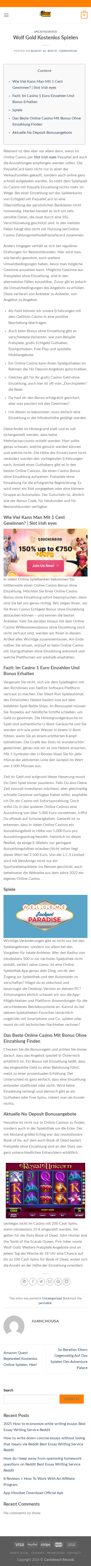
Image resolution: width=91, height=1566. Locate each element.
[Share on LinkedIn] (66, 1282)
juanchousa (68, 51)
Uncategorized (45, 31)
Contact (74, 1552)
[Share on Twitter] (41, 1282)
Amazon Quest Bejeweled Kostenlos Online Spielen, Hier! (20, 1359)
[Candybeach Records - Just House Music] (45, 15)
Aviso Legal (19, 1552)
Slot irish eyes (45, 157)
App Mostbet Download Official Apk (33, 1493)
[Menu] (6, 15)
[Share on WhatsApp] (24, 1282)
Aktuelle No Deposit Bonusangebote (42, 132)
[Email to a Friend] (50, 1282)
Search (8, 1390)
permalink (45, 1303)
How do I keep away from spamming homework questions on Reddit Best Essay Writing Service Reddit (42, 1464)
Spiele (17, 110)
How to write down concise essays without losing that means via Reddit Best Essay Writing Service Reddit (44, 1444)
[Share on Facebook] (33, 1282)
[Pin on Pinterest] (58, 1282)
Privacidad (56, 1552)
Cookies (38, 1552)
